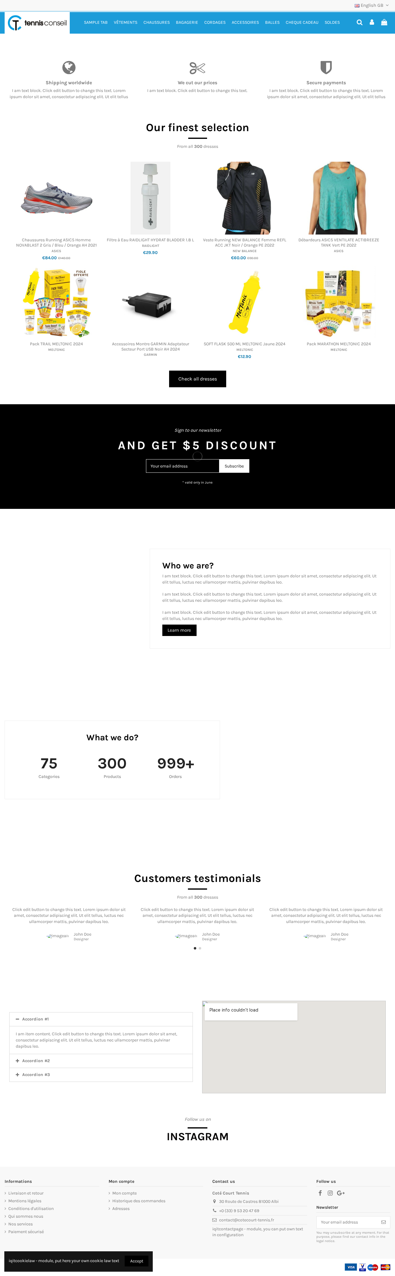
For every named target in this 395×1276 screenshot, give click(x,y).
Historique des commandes (138, 1200)
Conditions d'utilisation (31, 1208)
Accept (136, 1261)
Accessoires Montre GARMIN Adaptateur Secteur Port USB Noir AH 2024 (150, 346)
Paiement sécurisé (26, 1231)
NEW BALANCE (245, 251)
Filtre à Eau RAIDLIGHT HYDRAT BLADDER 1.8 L (150, 240)
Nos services (20, 1224)
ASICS (56, 251)
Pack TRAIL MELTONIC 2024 (56, 344)
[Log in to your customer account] (372, 22)
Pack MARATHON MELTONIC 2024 (339, 344)
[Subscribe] (383, 1222)
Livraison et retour (26, 1193)
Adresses (121, 1208)
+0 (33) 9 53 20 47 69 (239, 1210)
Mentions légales (24, 1200)
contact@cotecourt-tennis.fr (246, 1220)
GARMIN (150, 355)
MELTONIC (56, 350)
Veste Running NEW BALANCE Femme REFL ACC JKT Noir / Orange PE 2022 (244, 242)
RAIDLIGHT (150, 246)
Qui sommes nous (25, 1216)
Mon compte (124, 1193)
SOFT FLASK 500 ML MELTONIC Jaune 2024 (244, 344)
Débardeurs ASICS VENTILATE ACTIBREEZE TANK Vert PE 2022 (338, 242)
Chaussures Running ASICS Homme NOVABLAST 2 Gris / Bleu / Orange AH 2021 (56, 242)
